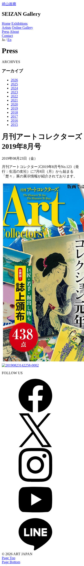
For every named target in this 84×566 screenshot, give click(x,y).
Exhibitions (19, 23)
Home (6, 23)
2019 (14, 108)
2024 (14, 88)
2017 (14, 116)
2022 (14, 96)
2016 (14, 120)
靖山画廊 (9, 4)
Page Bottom (11, 562)
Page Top (8, 558)
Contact (7, 36)
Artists (6, 27)
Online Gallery (22, 27)
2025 (14, 84)
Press (5, 32)
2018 (14, 112)
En (9, 40)
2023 (14, 92)
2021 (14, 100)
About (14, 32)
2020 (14, 104)
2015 (14, 125)
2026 (14, 80)
